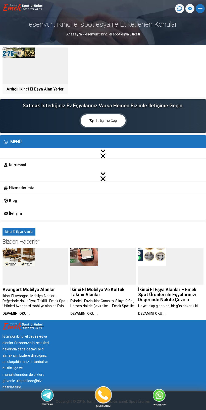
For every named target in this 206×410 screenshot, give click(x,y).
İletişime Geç (106, 121)
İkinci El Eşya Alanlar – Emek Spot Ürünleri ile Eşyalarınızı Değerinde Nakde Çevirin (167, 294)
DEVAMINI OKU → (17, 313)
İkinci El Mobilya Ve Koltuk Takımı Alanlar (97, 292)
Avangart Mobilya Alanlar (29, 289)
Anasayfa (74, 34)
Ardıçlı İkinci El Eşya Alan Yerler (35, 89)
